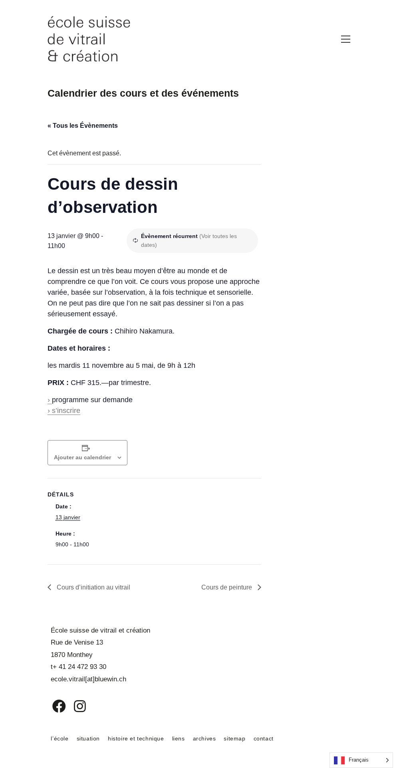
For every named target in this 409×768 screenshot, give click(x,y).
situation (88, 738)
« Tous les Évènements (83, 125)
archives (204, 738)
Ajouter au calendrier (82, 457)
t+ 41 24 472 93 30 (78, 667)
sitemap (234, 738)
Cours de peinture (227, 587)
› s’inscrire (64, 411)
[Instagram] (74, 706)
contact (264, 738)
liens (178, 738)
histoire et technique (136, 738)
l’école (59, 738)
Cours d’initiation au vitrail (92, 587)
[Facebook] (53, 706)
